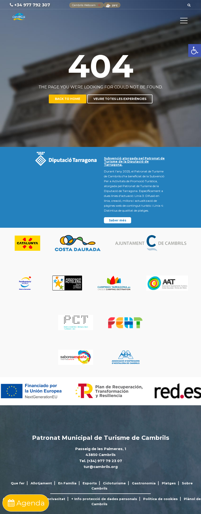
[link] (194, 50)
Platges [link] (169, 483)
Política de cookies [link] (160, 499)
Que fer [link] (18, 483)
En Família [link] (67, 483)
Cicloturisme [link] (114, 483)
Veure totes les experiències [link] (119, 99)
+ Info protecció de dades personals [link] (104, 499)
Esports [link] (90, 483)
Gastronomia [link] (144, 483)
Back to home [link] (67, 99)
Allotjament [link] (41, 483)
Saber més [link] (117, 220)
